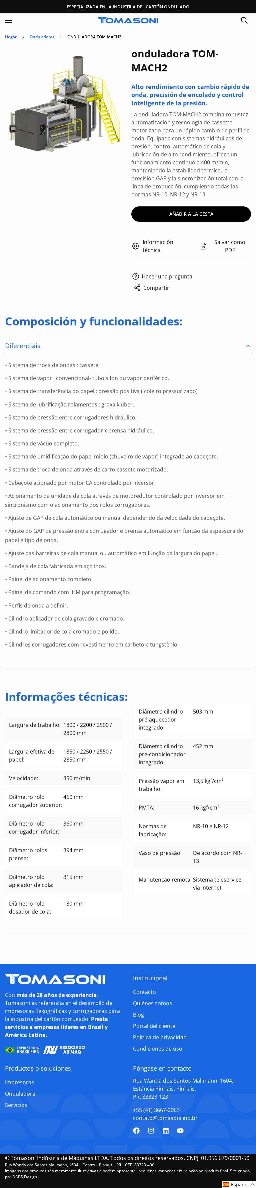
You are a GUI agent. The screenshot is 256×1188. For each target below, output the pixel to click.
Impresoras (19, 1082)
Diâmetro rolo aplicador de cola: (31, 881)
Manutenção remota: (165, 879)
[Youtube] (180, 1130)
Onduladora (20, 1093)
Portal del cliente (154, 1026)
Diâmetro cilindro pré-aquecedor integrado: (161, 719)
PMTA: (146, 807)
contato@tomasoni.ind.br (165, 1118)
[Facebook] (136, 1130)
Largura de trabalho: (35, 725)
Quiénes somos (152, 1003)
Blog (138, 1014)
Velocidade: (23, 778)
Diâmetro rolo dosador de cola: (30, 907)
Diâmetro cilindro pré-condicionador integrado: (162, 754)
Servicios (16, 1105)
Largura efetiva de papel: (31, 755)
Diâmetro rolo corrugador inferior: (34, 827)
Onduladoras (42, 37)
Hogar (11, 37)
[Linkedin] (165, 1130)
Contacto (144, 992)
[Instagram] (151, 1130)
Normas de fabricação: (153, 830)
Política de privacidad (160, 1037)
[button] (239, 1184)
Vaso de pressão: (160, 853)
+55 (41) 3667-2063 (156, 1110)
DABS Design (24, 1177)
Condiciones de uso (157, 1048)
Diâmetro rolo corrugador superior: (35, 801)
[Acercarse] (113, 59)
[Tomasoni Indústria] (128, 20)
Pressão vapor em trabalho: (161, 785)
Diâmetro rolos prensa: (28, 854)
